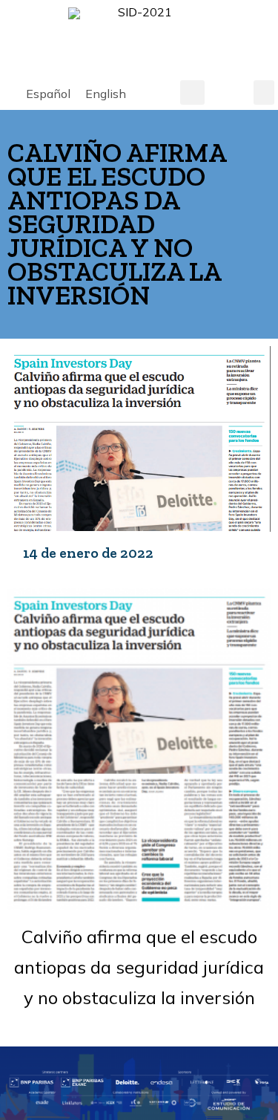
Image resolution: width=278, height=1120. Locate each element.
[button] (192, 92)
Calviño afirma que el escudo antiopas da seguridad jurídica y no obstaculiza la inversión (139, 967)
